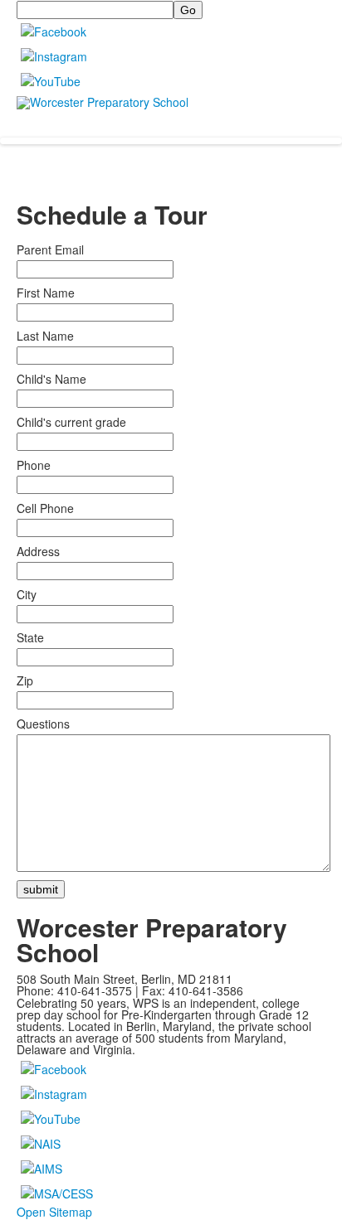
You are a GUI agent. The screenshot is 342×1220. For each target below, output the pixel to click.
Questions (43, 723)
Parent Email (50, 249)
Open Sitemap (54, 1211)
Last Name (45, 335)
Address (38, 551)
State (30, 637)
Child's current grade (71, 422)
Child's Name (51, 378)
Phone (34, 465)
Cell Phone (45, 508)
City (27, 594)
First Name (46, 292)
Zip (25, 680)
